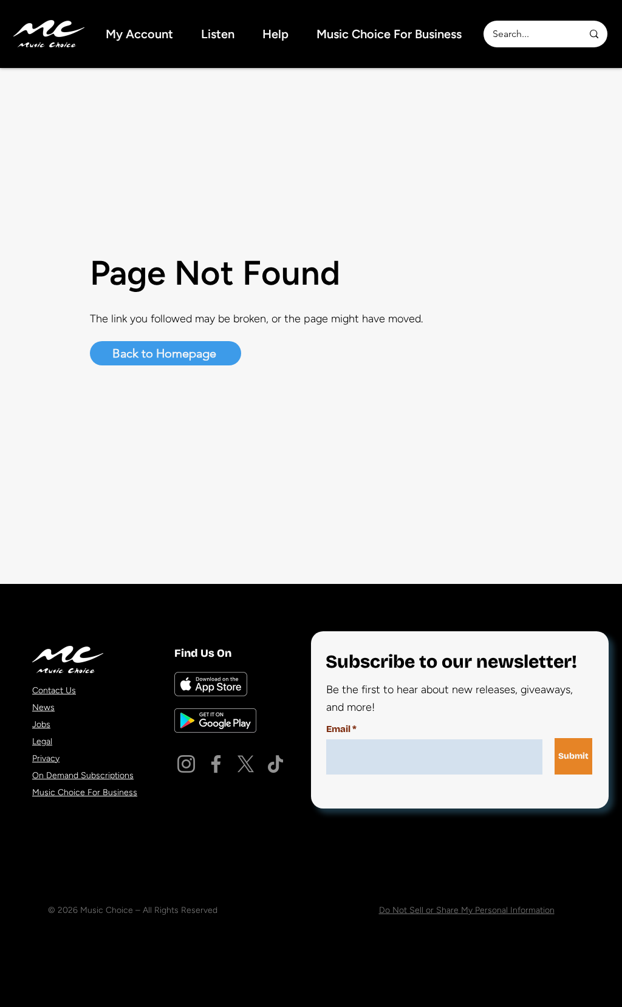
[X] (246, 764)
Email (338, 729)
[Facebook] (216, 764)
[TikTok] (275, 764)
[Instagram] (186, 764)
